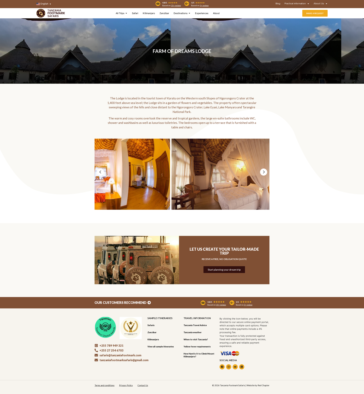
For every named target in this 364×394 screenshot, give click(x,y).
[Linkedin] (241, 366)
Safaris (151, 325)
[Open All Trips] (126, 13)
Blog (278, 4)
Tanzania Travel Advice (195, 325)
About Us (319, 4)
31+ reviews (176, 5)
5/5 (198, 2)
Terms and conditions (104, 385)
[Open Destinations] (189, 13)
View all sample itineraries (160, 346)
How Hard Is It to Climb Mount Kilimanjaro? (199, 355)
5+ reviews (204, 5)
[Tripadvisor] (235, 366)
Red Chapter (263, 385)
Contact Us (142, 385)
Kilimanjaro (153, 339)
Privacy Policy (126, 385)
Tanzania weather (192, 332)
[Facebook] (222, 366)
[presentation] (100, 172)
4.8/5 (169, 2)
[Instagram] (228, 366)
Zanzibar (151, 332)
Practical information (295, 4)
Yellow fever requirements (197, 346)
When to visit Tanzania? (196, 339)
